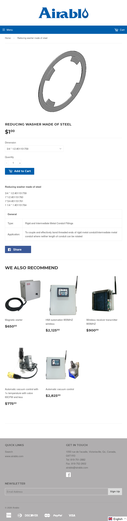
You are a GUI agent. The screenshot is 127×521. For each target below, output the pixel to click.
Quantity (9, 157)
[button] (117, 519)
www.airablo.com (14, 456)
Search (9, 451)
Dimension (10, 142)
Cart (122, 29)
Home (8, 37)
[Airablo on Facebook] (68, 475)
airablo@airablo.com (77, 467)
